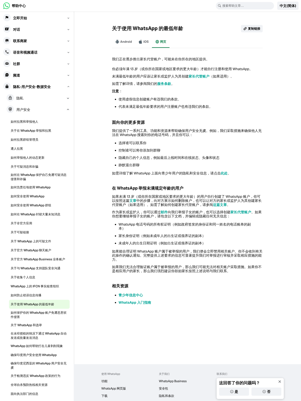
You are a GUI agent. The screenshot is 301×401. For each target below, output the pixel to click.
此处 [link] (224, 173)
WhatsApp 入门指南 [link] (135, 302)
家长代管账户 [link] (199, 76)
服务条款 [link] (164, 83)
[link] (14, 5)
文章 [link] (132, 200)
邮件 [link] (164, 212)
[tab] (123, 42)
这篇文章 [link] (220, 204)
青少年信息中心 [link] (131, 295)
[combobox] (247, 5)
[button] (288, 6)
